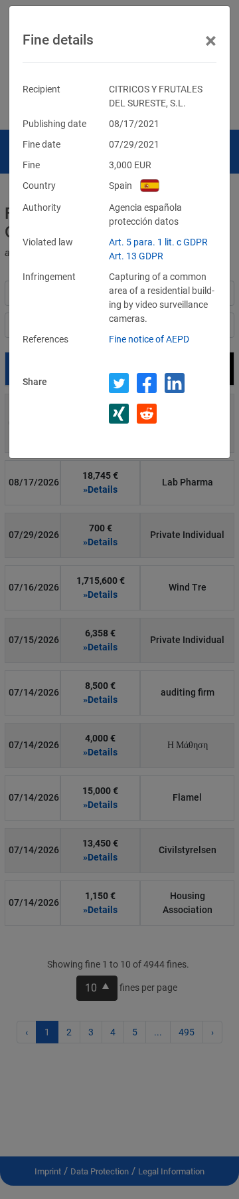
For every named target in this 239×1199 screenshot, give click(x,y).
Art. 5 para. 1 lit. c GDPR (158, 242)
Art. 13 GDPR (136, 256)
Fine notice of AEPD (149, 339)
